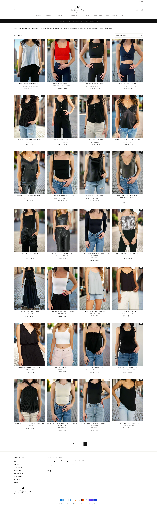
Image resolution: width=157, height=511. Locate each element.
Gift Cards (98, 16)
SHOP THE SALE (37, 16)
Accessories (73, 16)
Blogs (107, 16)
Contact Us (17, 479)
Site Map (16, 482)
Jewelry (60, 16)
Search (16, 461)
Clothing (49, 16)
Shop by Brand (118, 16)
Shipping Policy (18, 473)
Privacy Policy (18, 467)
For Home (86, 16)
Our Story (16, 464)
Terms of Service (18, 476)
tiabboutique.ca (85, 504)
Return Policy (17, 470)
